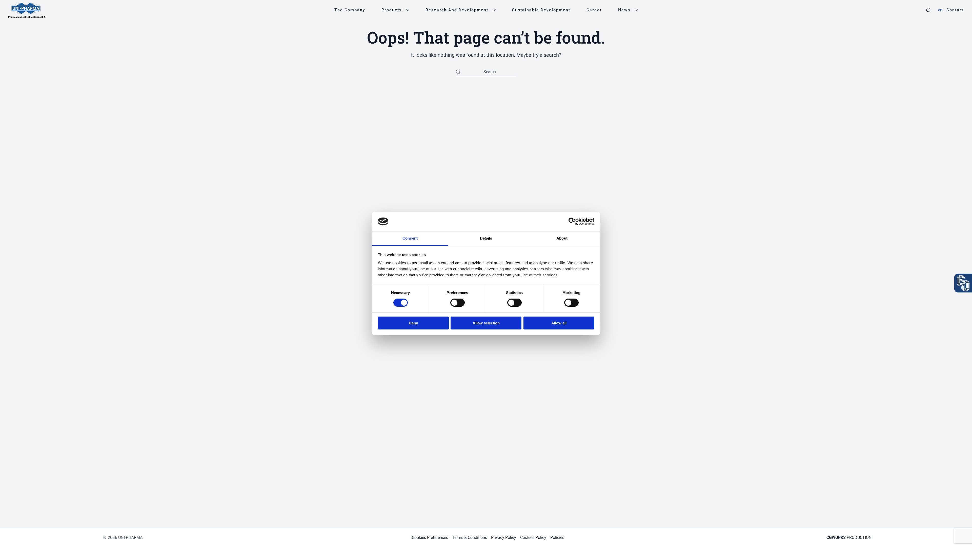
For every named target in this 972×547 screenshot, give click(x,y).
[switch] (457, 303)
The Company (349, 10)
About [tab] (562, 238)
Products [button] (391, 10)
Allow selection (486, 323)
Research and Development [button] (457, 10)
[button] (928, 10)
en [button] (940, 10)
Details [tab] (486, 238)
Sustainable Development (541, 10)
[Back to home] (27, 10)
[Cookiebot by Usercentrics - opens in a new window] (572, 221)
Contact (955, 10)
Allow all (558, 323)
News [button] (624, 10)
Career (594, 10)
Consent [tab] (410, 238)
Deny (413, 323)
